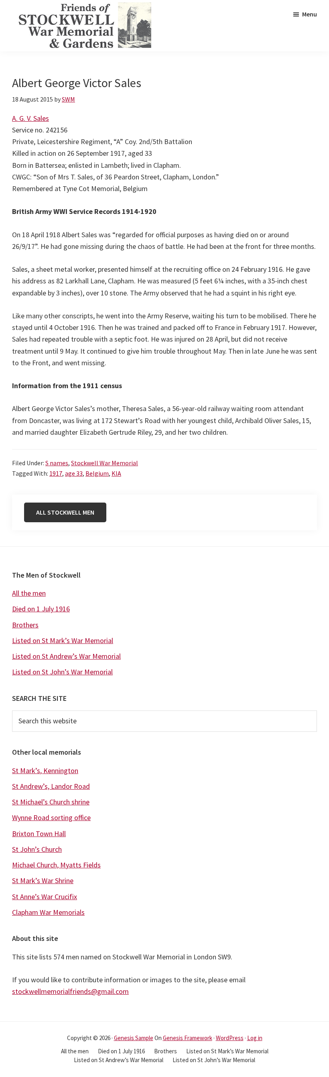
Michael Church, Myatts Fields (56, 864)
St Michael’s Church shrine (50, 801)
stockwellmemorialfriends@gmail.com (70, 991)
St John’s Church (37, 849)
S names (56, 463)
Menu (309, 14)
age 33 (74, 473)
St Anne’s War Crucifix (44, 896)
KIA (116, 473)
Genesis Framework (187, 1038)
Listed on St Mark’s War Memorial (62, 640)
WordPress (230, 1038)
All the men (29, 593)
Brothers (25, 624)
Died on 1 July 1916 (41, 608)
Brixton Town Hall (39, 833)
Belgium (97, 473)
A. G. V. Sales (30, 118)
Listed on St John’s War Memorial (62, 671)
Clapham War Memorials (48, 912)
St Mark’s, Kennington (45, 770)
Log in (254, 1038)
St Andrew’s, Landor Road (51, 786)
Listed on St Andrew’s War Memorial (66, 656)
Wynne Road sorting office (51, 817)
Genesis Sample (133, 1038)
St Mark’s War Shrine (42, 880)
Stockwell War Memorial (104, 463)
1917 (55, 473)
